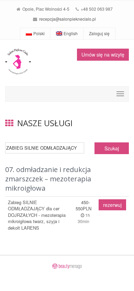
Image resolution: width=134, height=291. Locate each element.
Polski (39, 33)
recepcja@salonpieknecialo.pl (67, 19)
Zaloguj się (99, 33)
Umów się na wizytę (102, 54)
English (71, 33)
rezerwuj (112, 204)
